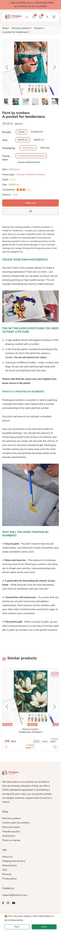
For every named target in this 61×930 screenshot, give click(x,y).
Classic (21, 131)
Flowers (38, 28)
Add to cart (30, 202)
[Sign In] (47, 17)
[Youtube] (13, 903)
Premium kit (37, 131)
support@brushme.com (14, 895)
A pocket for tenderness (15, 32)
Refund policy (9, 865)
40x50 (36, 741)
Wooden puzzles (11, 831)
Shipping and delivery (13, 861)
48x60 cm (39, 139)
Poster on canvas (11, 840)
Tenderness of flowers (30, 732)
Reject (17, 926)
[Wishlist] (30, 211)
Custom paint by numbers (16, 822)
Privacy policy (9, 878)
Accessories (8, 835)
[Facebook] (3, 903)
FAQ (4, 870)
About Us (7, 856)
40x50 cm (23, 139)
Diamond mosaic (11, 827)
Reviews (6, 874)
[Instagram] (8, 903)
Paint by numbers (21, 28)
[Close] (58, 3)
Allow (44, 926)
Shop (5, 28)
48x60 (53, 741)
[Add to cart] (55, 747)
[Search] (26, 17)
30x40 (44, 741)
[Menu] (54, 17)
